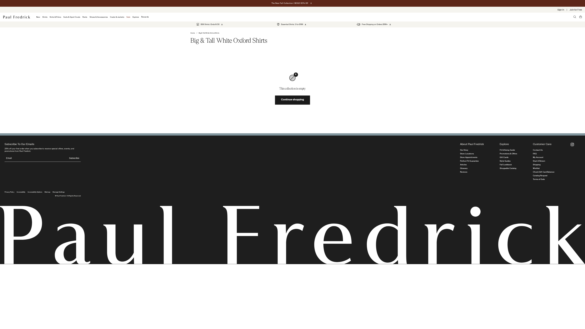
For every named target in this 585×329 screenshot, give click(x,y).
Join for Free (576, 9)
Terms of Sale (539, 179)
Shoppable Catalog (508, 168)
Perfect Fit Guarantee (469, 161)
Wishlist (536, 168)
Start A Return (539, 161)
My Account (538, 157)
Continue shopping (292, 100)
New (38, 17)
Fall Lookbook (506, 164)
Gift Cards (504, 157)
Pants (84, 17)
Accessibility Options (35, 192)
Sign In (560, 9)
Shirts (44, 17)
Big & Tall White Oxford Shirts (209, 33)
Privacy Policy (9, 192)
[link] (208, 24)
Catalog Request (540, 175)
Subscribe (74, 158)
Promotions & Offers (508, 153)
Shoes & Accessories (99, 17)
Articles (463, 164)
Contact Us (538, 150)
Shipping (537, 164)
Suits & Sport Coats (71, 17)
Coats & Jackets (117, 17)
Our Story (464, 150)
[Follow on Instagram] (572, 144)
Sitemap (47, 192)
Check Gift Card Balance (543, 172)
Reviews (463, 172)
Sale (128, 17)
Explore (136, 17)
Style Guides (505, 161)
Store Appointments (468, 157)
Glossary (464, 168)
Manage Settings (59, 192)
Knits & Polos (55, 17)
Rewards (145, 17)
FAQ (534, 153)
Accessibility (21, 192)
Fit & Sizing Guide (507, 150)
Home (192, 33)
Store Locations (467, 153)
